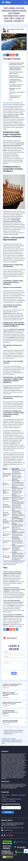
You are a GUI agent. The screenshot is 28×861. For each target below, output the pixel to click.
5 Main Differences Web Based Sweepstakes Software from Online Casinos (13, 732)
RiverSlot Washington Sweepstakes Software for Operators (10, 712)
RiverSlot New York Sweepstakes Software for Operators (12, 703)
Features (4, 797)
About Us (7, 795)
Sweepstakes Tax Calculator (18, 795)
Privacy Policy (12, 801)
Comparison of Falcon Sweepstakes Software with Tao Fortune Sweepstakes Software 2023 (11, 741)
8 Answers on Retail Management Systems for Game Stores (12, 684)
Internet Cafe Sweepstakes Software (11, 799)
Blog (3, 795)
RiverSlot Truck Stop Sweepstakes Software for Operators (10, 694)
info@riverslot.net (8, 830)
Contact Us (5, 801)
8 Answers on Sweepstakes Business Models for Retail (10, 721)
